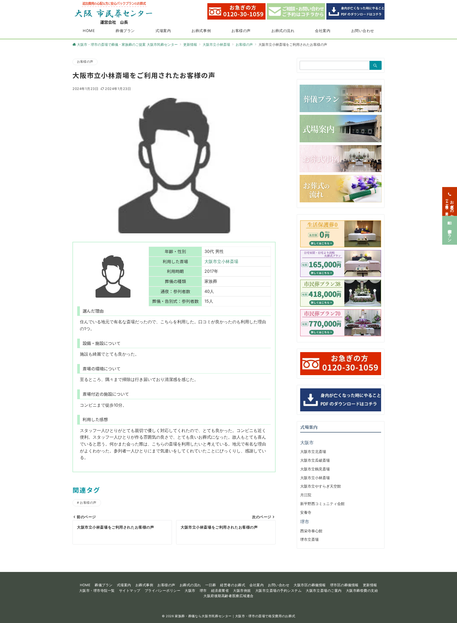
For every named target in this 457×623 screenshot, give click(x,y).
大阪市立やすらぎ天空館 (320, 486)
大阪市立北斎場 (313, 451)
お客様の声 (85, 61)
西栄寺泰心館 (311, 531)
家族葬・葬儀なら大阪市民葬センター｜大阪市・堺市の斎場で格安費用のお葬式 (235, 616)
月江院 (305, 495)
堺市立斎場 (309, 539)
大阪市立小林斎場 (221, 261)
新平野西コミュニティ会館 (322, 503)
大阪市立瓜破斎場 (315, 460)
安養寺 (305, 512)
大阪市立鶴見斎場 (315, 469)
